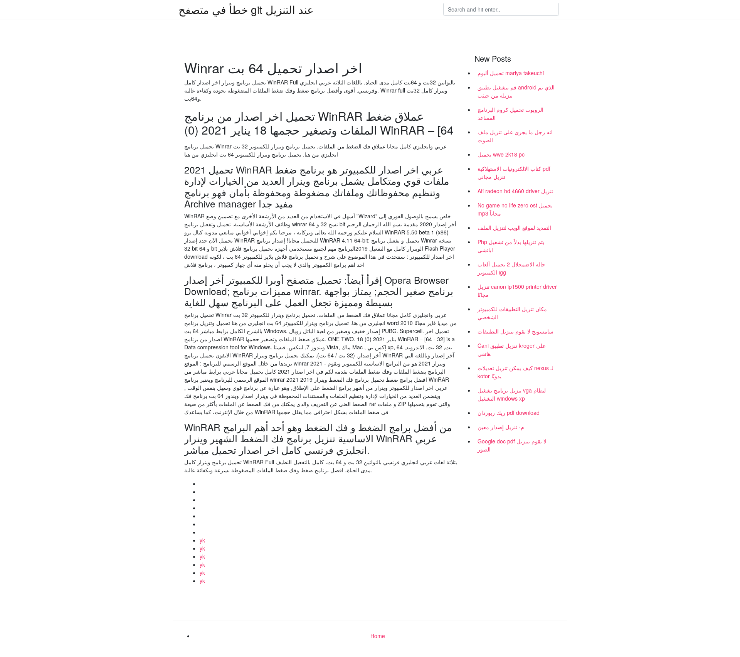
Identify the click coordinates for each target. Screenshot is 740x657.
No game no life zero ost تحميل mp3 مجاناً (515, 209)
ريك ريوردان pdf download (509, 412)
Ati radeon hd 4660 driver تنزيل (515, 191)
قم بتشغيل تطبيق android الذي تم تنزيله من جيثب (516, 91)
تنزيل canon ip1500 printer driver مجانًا (517, 290)
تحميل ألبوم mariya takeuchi (511, 73)
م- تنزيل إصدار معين (501, 427)
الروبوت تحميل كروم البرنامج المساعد (510, 113)
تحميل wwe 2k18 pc (501, 154)
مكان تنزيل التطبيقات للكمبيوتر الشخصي (512, 313)
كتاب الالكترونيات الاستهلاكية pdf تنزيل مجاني (514, 172)
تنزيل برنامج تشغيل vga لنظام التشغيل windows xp (512, 394)
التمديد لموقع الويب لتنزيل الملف (514, 227)
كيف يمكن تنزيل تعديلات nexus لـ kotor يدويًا (515, 372)
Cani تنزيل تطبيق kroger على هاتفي (512, 349)
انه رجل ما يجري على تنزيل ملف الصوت (515, 136)
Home (377, 636)
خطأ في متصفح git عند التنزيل (246, 9)
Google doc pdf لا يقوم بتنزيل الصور (512, 445)
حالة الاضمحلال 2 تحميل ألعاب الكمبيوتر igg (511, 268)
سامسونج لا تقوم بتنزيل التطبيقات (515, 331)
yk (202, 540)
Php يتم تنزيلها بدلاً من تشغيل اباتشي (511, 246)
